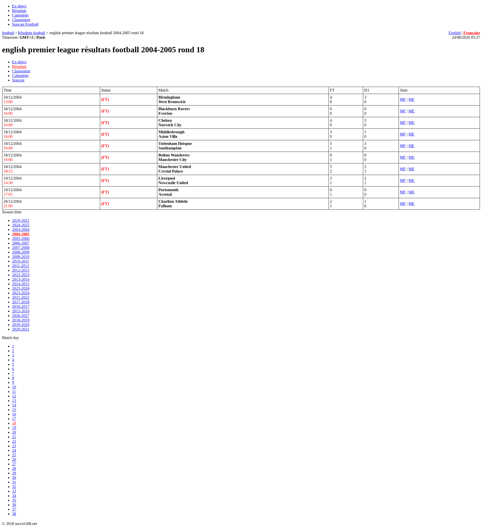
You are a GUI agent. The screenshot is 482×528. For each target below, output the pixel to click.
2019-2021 (20, 220)
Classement (21, 20)
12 (14, 396)
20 (14, 432)
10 (14, 387)
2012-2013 (20, 270)
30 (14, 477)
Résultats (19, 11)
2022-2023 (20, 275)
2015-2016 (20, 311)
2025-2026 (20, 288)
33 (14, 491)
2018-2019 (20, 320)
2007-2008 (20, 248)
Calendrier (20, 15)
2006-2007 (20, 243)
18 (14, 423)
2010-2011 (20, 261)
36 (14, 505)
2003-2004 (20, 229)
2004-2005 (20, 234)
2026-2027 (20, 315)
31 (14, 482)
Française (471, 33)
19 (14, 428)
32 (14, 486)
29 (14, 473)
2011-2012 (20, 266)
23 (14, 446)
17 (14, 419)
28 (14, 468)
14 (14, 405)
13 (14, 400)
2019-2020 (20, 324)
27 (14, 464)
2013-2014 (20, 279)
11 (14, 391)
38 (14, 514)
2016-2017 (20, 306)
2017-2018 (20, 302)
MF (403, 99)
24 (14, 450)
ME (411, 99)
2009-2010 (20, 257)
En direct (19, 6)
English (455, 33)
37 (14, 509)
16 (14, 414)
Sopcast (18, 80)
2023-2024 (20, 293)
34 (14, 496)
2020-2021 (20, 329)
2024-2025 (20, 225)
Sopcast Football (25, 24)
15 (14, 410)
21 (14, 437)
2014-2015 (20, 284)
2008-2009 (20, 252)
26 (14, 459)
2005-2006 (20, 238)
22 (14, 441)
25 (14, 455)
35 (14, 500)
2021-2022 (20, 297)
